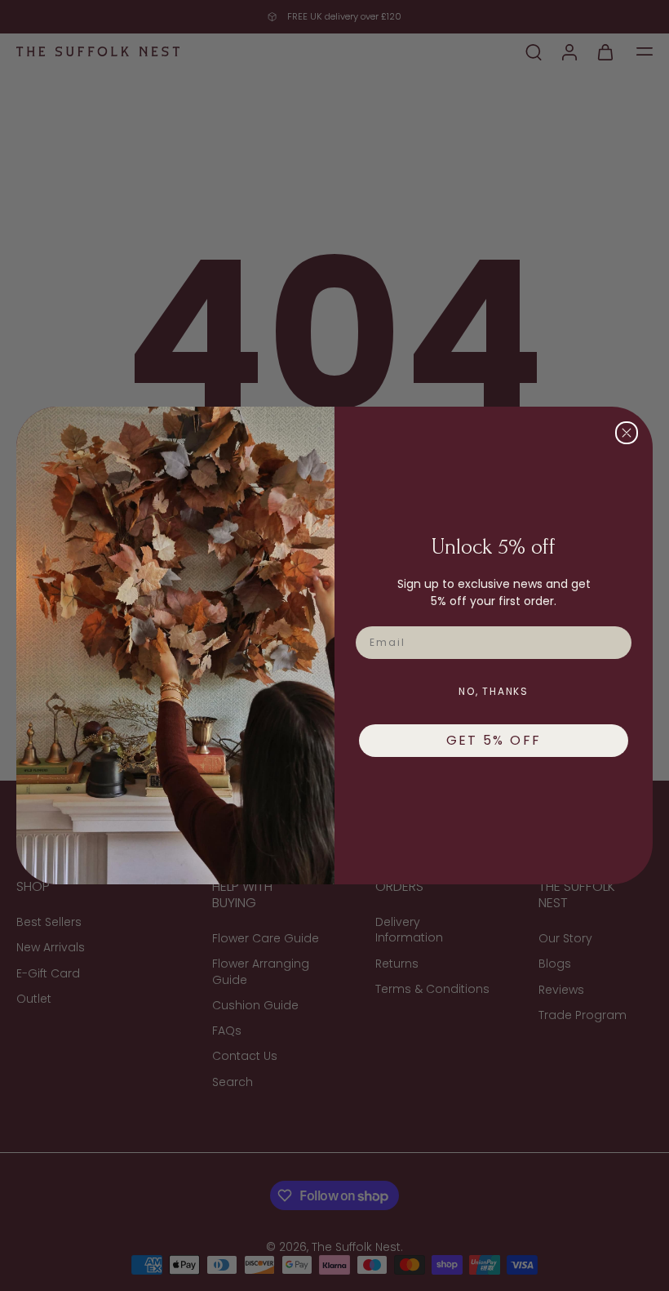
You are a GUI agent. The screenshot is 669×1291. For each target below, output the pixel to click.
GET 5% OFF (494, 740)
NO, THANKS (494, 691)
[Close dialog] (626, 433)
